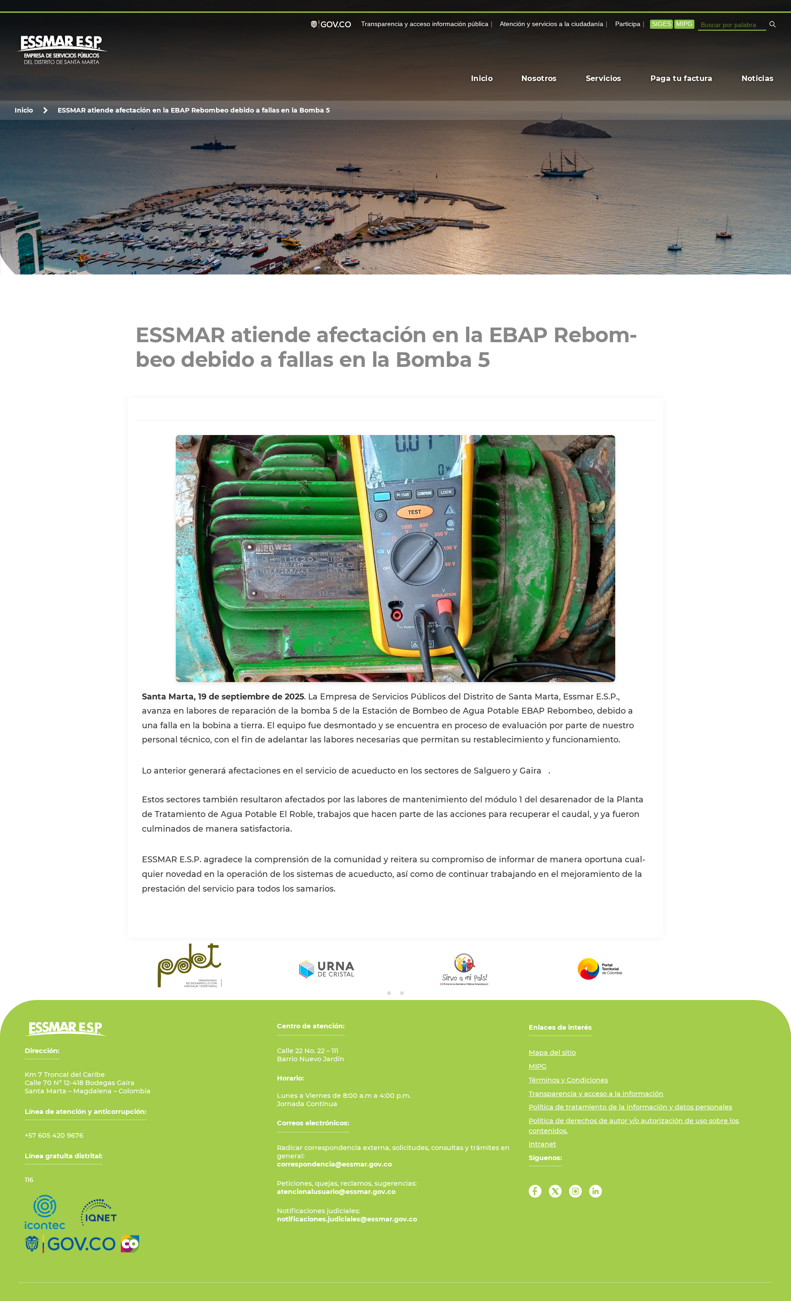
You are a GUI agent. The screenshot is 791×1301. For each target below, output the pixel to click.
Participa (627, 24)
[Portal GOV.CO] (333, 24)
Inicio (24, 110)
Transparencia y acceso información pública (424, 24)
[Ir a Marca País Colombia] (130, 1244)
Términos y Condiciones (568, 1080)
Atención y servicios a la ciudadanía (551, 24)
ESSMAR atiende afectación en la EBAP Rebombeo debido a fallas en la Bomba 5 (194, 110)
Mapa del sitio (552, 1052)
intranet (542, 1144)
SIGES (661, 24)
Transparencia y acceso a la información (596, 1094)
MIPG (684, 24)
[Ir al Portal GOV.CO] (70, 1244)
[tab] (389, 993)
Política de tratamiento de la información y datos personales (630, 1107)
